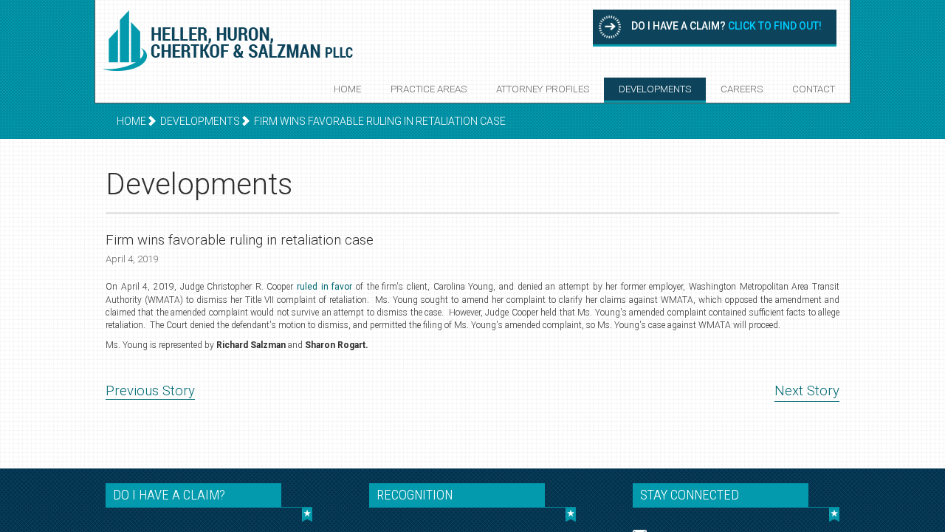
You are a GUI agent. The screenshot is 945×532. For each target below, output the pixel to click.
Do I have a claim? (726, 26)
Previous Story (150, 391)
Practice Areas (429, 89)
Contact (813, 89)
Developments (655, 89)
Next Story (806, 391)
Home (347, 89)
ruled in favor (324, 287)
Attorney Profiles (542, 89)
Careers (742, 89)
